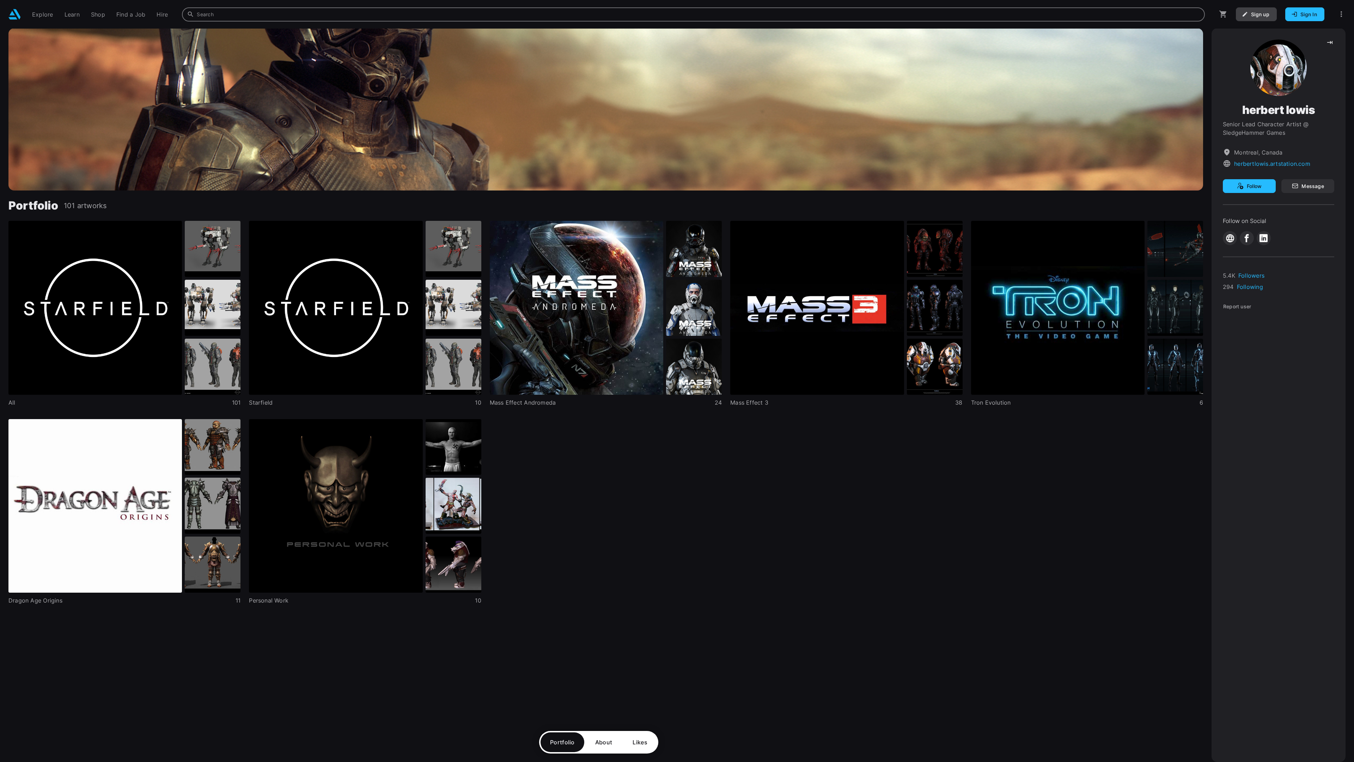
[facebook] (1247, 238)
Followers (1251, 275)
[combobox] (693, 14)
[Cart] (1223, 14)
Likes (640, 742)
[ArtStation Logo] (14, 14)
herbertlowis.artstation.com (1272, 163)
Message (1312, 186)
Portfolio (562, 742)
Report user (1237, 306)
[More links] (1341, 14)
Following (1250, 286)
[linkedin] (1264, 238)
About (603, 742)
